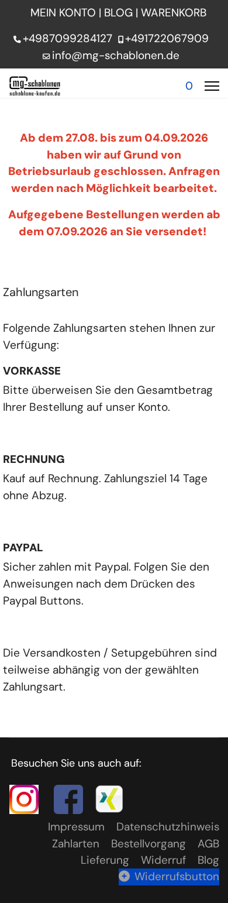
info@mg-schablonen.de (115, 55)
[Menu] (212, 86)
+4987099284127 (67, 38)
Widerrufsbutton (176, 876)
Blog (208, 860)
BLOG (118, 12)
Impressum (76, 826)
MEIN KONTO (63, 12)
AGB (208, 843)
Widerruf (163, 860)
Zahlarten (75, 843)
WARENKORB (175, 12)
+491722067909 (167, 38)
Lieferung (105, 860)
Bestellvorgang (148, 843)
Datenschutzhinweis (167, 826)
